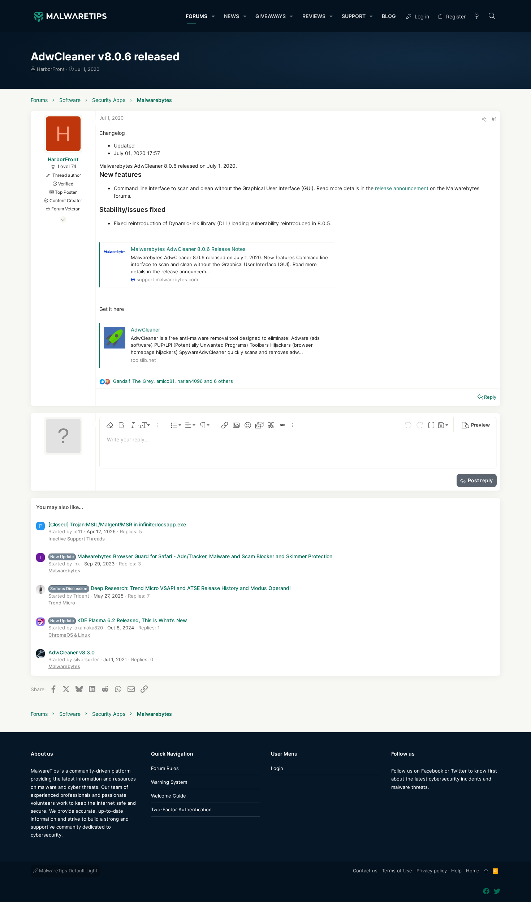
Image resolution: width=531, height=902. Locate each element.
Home (472, 870)
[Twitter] (405, 801)
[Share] (484, 119)
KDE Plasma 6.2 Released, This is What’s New (118, 620)
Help (456, 870)
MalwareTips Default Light (68, 870)
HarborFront (51, 69)
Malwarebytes (64, 570)
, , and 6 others (173, 381)
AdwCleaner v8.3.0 (71, 652)
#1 (494, 119)
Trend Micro (61, 603)
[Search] (492, 16)
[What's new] (477, 16)
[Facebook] (394, 801)
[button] (213, 16)
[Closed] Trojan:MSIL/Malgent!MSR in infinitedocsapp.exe (117, 524)
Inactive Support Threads (76, 539)
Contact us (365, 870)
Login (277, 768)
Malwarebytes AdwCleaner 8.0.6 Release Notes (188, 249)
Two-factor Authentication (181, 809)
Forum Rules (165, 768)
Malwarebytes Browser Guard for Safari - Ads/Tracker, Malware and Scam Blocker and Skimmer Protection (191, 556)
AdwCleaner (145, 329)
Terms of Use (397, 870)
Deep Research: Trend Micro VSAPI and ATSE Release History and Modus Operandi (170, 588)
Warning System (169, 782)
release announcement (401, 188)
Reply (490, 397)
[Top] (486, 871)
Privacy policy (431, 870)
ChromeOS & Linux (69, 635)
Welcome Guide (168, 796)
